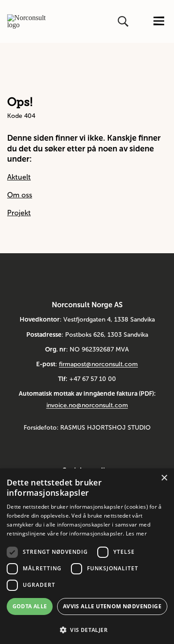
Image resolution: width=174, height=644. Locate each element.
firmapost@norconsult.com (98, 364)
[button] (87, 629)
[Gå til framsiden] (26, 21)
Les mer (136, 533)
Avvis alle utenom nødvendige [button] (112, 606)
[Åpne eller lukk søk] (124, 21)
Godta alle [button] (29, 606)
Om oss (19, 195)
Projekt (19, 213)
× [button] (164, 478)
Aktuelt (19, 177)
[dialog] (87, 556)
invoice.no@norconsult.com (87, 405)
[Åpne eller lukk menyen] (159, 21)
